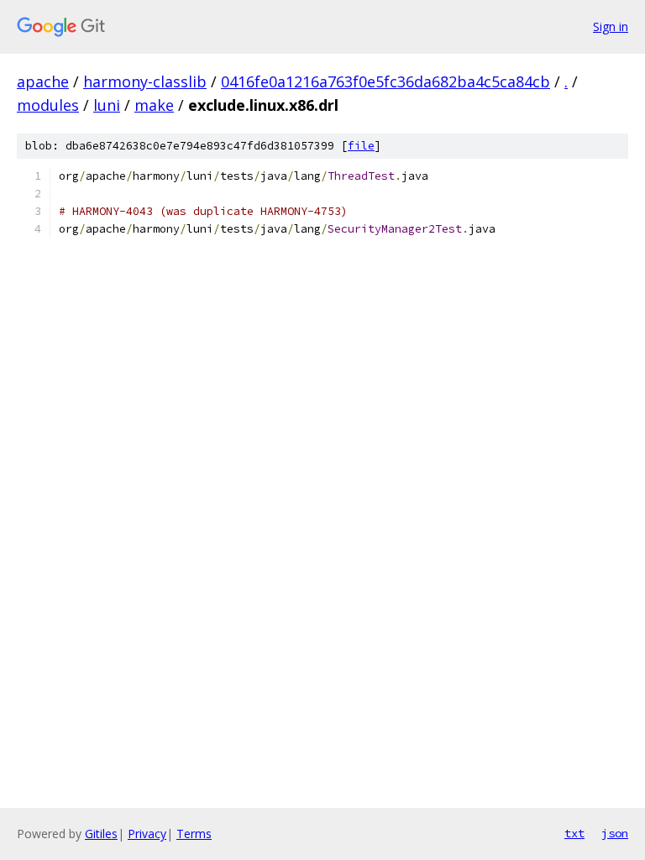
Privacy (147, 834)
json (614, 833)
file (361, 146)
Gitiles (101, 834)
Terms (194, 834)
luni (106, 105)
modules (48, 105)
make (154, 105)
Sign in (610, 26)
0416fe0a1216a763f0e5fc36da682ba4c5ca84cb (385, 81)
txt (574, 833)
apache (43, 81)
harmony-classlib (145, 81)
